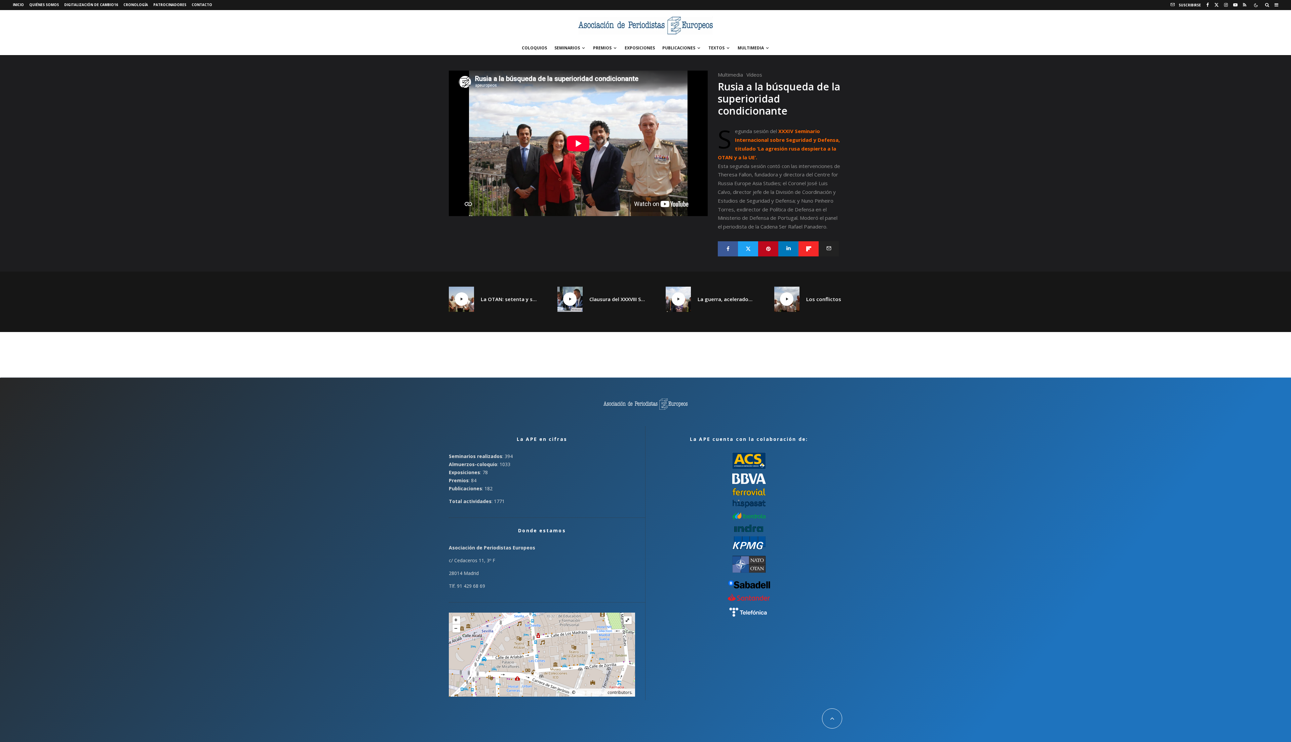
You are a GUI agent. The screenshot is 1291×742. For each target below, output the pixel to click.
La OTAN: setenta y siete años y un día (509, 299)
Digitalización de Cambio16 (91, 4)
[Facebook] (1208, 5)
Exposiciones (640, 48)
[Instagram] (1225, 5)
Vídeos (754, 74)
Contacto (202, 4)
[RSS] (1244, 5)
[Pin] (768, 248)
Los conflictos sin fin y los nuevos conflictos (834, 299)
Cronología (135, 4)
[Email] (829, 248)
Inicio (18, 4)
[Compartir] (728, 248)
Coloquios (534, 48)
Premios (602, 48)
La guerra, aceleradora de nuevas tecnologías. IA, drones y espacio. (726, 299)
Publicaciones (678, 48)
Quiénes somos (44, 4)
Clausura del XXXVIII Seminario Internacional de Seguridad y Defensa (617, 299)
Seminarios (567, 48)
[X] (1216, 5)
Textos (716, 48)
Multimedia (751, 48)
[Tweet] (748, 248)
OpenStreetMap (591, 692)
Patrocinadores (169, 4)
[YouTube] (1235, 5)
